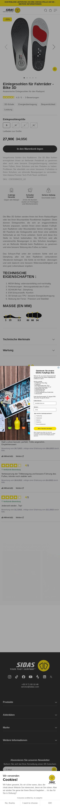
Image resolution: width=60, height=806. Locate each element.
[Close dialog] (58, 367)
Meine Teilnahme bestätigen (45, 428)
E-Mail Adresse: (38, 400)
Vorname (36, 407)
